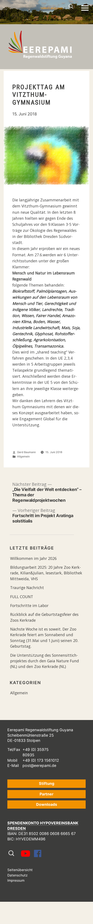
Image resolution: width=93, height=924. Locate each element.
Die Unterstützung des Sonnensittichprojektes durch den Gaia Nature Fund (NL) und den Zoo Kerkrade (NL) (44, 661)
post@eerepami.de (39, 765)
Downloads (46, 804)
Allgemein (23, 456)
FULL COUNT (21, 596)
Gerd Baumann (26, 452)
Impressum (15, 880)
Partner (46, 794)
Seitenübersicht (20, 870)
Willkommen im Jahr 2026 (33, 558)
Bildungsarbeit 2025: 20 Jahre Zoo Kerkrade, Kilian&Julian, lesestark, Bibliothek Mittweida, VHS (46, 573)
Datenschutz (17, 875)
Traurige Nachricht (27, 587)
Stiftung (46, 783)
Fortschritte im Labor (29, 605)
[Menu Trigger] (84, 7)
